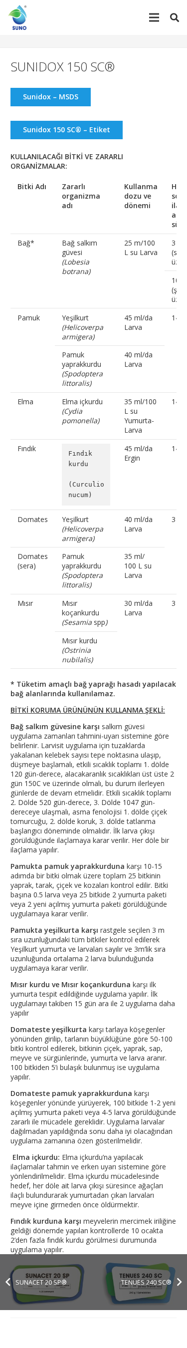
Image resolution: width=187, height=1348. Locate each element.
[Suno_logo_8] (19, 17)
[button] (175, 17)
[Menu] (154, 17)
